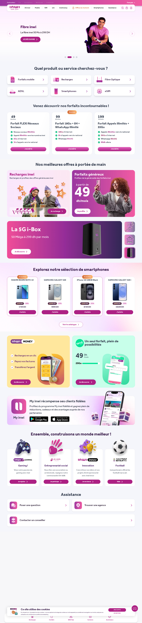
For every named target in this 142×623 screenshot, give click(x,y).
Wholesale (39, 2)
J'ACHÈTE (28, 149)
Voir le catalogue (70, 324)
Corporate (50, 2)
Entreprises (28, 2)
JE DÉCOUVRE (29, 39)
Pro (20, 2)
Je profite (81, 211)
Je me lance (86, 481)
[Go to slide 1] (65, 57)
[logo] (14, 8)
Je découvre (20, 251)
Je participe (54, 481)
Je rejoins (21, 481)
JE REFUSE (117, 613)
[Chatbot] (135, 609)
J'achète (22, 312)
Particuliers (11, 2)
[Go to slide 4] (76, 57)
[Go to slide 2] (69, 57)
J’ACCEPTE (117, 609)
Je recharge (55, 211)
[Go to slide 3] (74, 57)
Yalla (118, 481)
